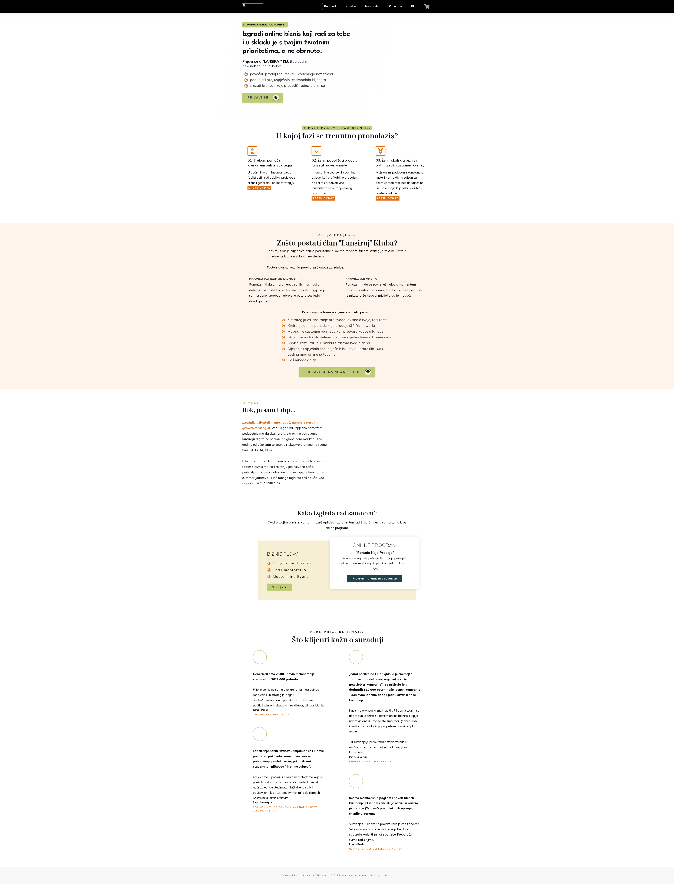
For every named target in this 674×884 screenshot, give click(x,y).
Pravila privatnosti (381, 875)
